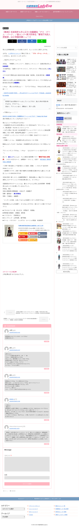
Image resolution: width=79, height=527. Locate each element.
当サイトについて (33, 511)
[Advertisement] (27, 258)
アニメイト (32, 236)
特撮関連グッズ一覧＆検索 (61, 508)
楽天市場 (33, 233)
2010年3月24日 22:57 (14, 350)
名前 (5, 475)
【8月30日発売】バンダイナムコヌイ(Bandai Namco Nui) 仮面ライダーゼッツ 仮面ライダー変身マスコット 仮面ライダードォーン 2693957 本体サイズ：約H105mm (66, 152)
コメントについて (33, 508)
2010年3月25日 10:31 (14, 377)
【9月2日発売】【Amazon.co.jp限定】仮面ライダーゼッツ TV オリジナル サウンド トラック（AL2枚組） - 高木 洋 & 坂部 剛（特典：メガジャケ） (66, 209)
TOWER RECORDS (23, 239)
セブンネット (42, 236)
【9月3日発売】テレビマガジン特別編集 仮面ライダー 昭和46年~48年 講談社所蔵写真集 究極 (69, 233)
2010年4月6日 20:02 (14, 428)
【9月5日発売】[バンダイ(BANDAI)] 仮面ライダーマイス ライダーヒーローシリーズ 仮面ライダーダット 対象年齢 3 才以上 (66, 258)
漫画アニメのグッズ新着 (61, 514)
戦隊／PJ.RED (67, 118)
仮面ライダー (60, 118)
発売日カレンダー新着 (60, 511)
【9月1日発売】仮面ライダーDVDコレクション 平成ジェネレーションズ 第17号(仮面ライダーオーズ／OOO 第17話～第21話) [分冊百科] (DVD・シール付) (66, 186)
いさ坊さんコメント (14, 53)
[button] (75, 48)
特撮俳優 (6, 28)
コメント (8, 455)
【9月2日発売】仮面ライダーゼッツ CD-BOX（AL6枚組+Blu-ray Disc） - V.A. (69, 193)
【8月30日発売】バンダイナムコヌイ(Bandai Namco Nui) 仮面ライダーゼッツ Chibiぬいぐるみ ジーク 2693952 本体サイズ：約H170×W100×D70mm (66, 161)
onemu (11, 399)
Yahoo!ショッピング (42, 233)
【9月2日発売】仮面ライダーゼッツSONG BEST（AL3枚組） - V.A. (69, 200)
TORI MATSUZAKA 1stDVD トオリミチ (30, 225)
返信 (47, 341)
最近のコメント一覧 (60, 505)
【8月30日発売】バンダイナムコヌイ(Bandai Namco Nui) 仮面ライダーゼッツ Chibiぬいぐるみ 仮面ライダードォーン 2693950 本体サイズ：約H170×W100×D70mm (66, 170)
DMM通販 (23, 236)
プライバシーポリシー (34, 505)
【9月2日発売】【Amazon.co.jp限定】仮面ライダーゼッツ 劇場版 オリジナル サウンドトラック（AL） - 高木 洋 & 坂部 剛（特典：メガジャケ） (66, 218)
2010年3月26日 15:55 (14, 401)
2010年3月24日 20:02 (14, 332)
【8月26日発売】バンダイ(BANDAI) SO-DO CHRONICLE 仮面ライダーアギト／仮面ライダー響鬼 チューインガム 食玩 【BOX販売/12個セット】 (66, 140)
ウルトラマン (60, 121)
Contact (31, 514)
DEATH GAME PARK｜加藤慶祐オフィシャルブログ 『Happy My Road (25, 116)
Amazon (23, 233)
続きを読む (66, 271)
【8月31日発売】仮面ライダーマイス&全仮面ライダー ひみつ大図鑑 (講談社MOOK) (69, 177)
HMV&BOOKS (31, 239)
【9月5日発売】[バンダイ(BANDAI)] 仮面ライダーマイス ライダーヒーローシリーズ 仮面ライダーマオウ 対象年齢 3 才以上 (66, 249)
